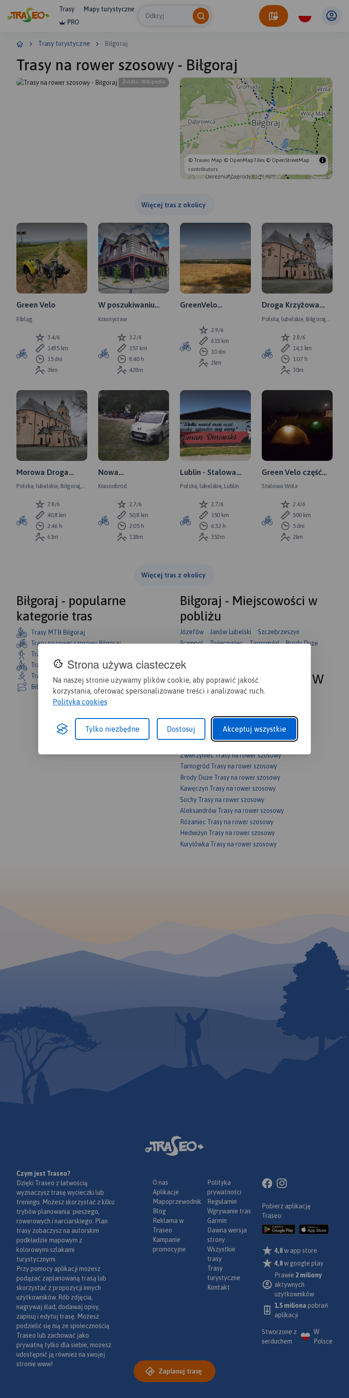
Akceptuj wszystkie (254, 729)
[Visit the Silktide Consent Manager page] (62, 728)
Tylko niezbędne (112, 729)
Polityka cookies (80, 702)
